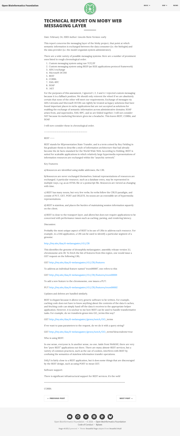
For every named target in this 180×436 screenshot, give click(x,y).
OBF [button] (163, 5)
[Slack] (86, 416)
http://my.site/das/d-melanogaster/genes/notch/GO (77, 319)
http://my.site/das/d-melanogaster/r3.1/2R (67, 243)
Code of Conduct (85, 424)
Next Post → (126, 398)
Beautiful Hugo (92, 428)
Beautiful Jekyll (115, 428)
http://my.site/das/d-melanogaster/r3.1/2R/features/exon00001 (83, 275)
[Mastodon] (102, 416)
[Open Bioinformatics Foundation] (90, 8)
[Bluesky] (110, 416)
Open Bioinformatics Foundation (20, 5)
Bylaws (99, 424)
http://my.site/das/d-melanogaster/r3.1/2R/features (77, 262)
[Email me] (69, 416)
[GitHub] (77, 416)
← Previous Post (56, 398)
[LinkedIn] (94, 416)
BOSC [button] (146, 5)
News (175, 5)
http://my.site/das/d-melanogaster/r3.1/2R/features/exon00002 (83, 287)
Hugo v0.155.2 (64, 428)
